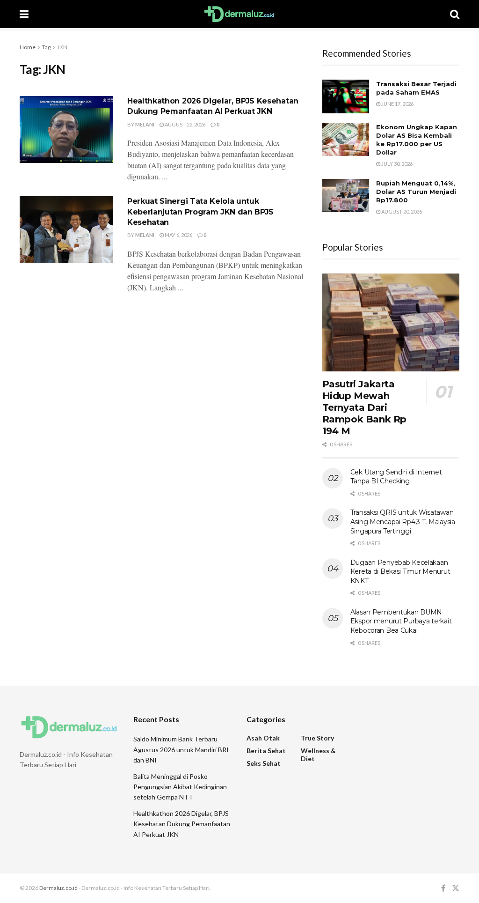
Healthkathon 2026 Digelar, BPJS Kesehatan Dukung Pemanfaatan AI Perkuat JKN (181, 823)
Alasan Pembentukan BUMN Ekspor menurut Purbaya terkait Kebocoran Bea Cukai (401, 621)
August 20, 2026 (401, 211)
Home (28, 47)
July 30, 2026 (396, 164)
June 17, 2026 (397, 104)
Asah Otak (263, 738)
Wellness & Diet (318, 754)
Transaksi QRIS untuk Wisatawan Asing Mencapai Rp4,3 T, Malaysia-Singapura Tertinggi (403, 521)
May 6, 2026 (178, 235)
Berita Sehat (266, 751)
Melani (144, 124)
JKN (62, 47)
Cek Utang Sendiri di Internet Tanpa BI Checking (396, 477)
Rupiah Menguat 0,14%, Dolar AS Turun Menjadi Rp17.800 (416, 191)
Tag (46, 47)
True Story (317, 738)
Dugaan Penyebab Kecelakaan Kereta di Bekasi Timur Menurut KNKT (400, 571)
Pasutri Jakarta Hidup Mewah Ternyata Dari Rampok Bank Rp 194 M (364, 407)
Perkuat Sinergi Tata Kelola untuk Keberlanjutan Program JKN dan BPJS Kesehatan (200, 212)
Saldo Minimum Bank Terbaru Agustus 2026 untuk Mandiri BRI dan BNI (181, 749)
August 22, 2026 (184, 124)
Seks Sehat (264, 763)
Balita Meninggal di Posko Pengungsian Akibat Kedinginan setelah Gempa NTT (180, 786)
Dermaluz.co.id (58, 887)
